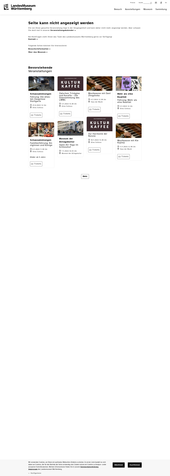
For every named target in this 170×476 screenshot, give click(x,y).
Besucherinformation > (39, 49)
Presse (132, 2)
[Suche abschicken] (151, 3)
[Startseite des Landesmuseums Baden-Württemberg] (19, 8)
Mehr (85, 176)
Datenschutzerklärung (89, 467)
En (166, 2)
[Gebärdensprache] (161, 3)
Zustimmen (134, 465)
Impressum (32, 469)
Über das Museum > (38, 52)
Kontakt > (33, 39)
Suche (141, 2)
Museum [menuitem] (147, 9)
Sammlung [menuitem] (161, 9)
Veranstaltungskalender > (63, 30)
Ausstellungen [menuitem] (132, 9)
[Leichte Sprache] (156, 3)
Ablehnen (118, 465)
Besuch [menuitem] (118, 9)
